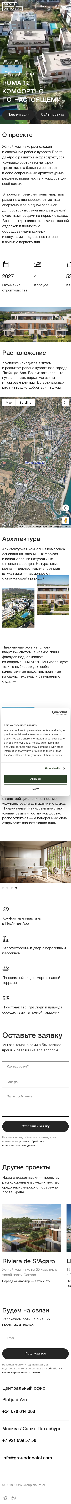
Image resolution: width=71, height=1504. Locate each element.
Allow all (35, 778)
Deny (35, 788)
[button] (65, 6)
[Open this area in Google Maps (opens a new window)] (6, 525)
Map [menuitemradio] (9, 402)
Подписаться (36, 1353)
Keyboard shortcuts (26, 526)
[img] (12, 6)
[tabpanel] (35, 865)
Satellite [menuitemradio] (25, 402)
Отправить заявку (35, 1126)
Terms (67, 526)
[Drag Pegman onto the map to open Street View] (65, 520)
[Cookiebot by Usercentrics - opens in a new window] (52, 713)
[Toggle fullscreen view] (65, 402)
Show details (52, 768)
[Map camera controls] (65, 507)
